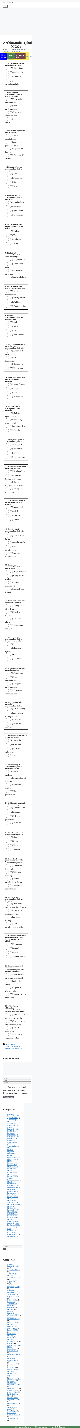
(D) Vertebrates (16, 397)
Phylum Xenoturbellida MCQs (15, 1046)
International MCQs (13, 1187)
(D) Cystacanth (16, 215)
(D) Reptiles (14, 186)
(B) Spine (13, 841)
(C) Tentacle (15, 845)
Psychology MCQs (13, 1225)
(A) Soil (13, 322)
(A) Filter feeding (17, 709)
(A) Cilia (13, 644)
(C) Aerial (14, 952)
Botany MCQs (12, 1138)
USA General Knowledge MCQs (13, 1233)
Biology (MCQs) (13, 1136)
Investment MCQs (13, 1193)
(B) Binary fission (17, 297)
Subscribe (29, 56)
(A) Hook (13, 837)
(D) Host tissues (16, 334)
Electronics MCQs (13, 1157)
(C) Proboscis (15, 239)
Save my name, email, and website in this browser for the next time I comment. (15, 1090)
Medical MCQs (12, 1212)
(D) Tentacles (15, 658)
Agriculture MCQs (13, 1118)
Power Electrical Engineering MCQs (13, 1222)
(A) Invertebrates (17, 384)
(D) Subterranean (17, 956)
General (9, 1178)
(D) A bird (14, 519)
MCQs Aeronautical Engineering (14, 1205)
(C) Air (12, 330)
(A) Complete (15, 444)
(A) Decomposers (17, 807)
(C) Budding (15, 302)
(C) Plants (14, 392)
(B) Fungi (13, 388)
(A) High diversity (17, 571)
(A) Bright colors (17, 471)
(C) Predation (15, 719)
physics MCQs (12, 1215)
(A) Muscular (15, 740)
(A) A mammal (16, 507)
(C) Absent (14, 453)
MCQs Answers (8, 2)
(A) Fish (13, 173)
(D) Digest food (16, 368)
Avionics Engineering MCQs (13, 1128)
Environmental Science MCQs (12, 1164)
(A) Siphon (14, 231)
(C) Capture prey (16, 364)
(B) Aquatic (14, 948)
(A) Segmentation (17, 259)
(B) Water (13, 326)
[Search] (4, 1249)
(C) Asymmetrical (17, 426)
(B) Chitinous (15, 744)
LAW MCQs (11, 1195)
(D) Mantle (14, 243)
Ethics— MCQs (12, 1167)
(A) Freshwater (16, 673)
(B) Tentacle (15, 235)
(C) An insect (15, 515)
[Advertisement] (16, 21)
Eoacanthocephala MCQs (13, 1048)
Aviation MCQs (12, 1125)
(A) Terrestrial (15, 944)
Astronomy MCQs (13, 1123)
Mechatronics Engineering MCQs (13, 1209)
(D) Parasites (15, 822)
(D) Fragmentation (17, 306)
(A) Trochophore (16, 202)
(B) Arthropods (16, 72)
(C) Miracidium (16, 210)
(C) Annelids (15, 76)
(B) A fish (13, 511)
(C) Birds (13, 182)
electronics (10, 1155)
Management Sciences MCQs (12, 1201)
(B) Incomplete (16, 448)
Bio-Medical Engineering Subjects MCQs (12, 1133)
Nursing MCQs (12, 1214)
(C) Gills (13, 654)
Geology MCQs (12, 1185)
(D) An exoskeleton (17, 277)
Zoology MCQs (10, 1044)
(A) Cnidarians (16, 68)
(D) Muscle (14, 849)
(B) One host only (17, 542)
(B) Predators (15, 812)
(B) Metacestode (16, 206)
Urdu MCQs (11, 1231)
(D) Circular (14, 430)
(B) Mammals (15, 178)
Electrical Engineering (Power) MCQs (12, 1151)
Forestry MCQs (12, 1176)
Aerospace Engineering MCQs (13, 1115)
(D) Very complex (17, 457)
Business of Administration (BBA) (12, 1142)
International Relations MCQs (12, 1190)
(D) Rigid (13, 755)
